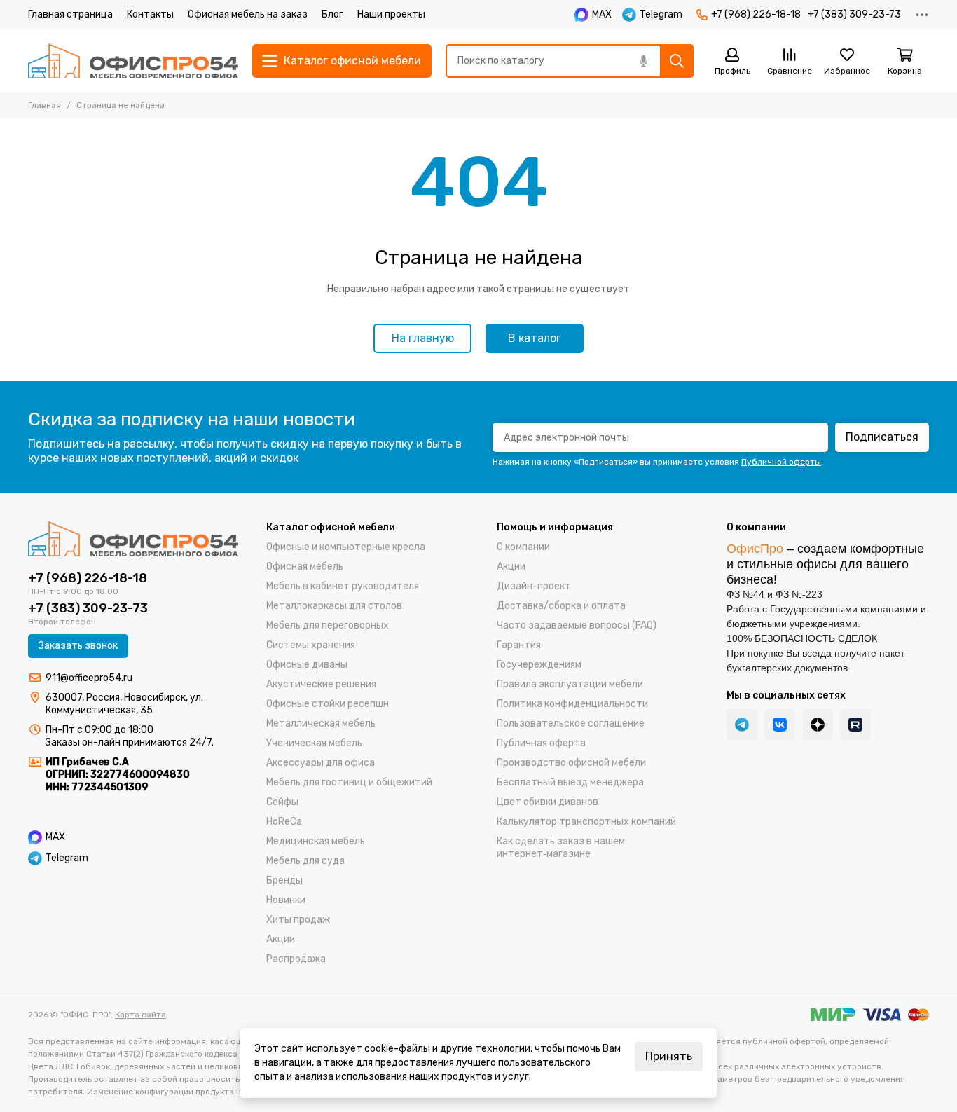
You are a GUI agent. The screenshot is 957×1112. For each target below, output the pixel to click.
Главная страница (70, 14)
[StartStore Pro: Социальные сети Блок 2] (855, 724)
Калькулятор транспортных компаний (586, 822)
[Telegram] (742, 724)
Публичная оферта (541, 743)
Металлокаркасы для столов (334, 606)
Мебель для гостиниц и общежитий (349, 782)
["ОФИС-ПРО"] (133, 60)
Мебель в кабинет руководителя (342, 586)
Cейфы (282, 802)
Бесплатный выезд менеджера (570, 782)
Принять (668, 1056)
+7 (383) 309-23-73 (854, 14)
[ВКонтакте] (779, 724)
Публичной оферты (781, 462)
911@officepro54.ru (89, 678)
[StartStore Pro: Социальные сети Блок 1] (817, 724)
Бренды (284, 880)
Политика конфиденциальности (572, 704)
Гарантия (519, 645)
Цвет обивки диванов (547, 802)
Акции (280, 939)
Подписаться (882, 437)
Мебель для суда (305, 861)
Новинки (285, 900)
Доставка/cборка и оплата (561, 606)
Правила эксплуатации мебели (570, 684)
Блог (332, 14)
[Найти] (677, 61)
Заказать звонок (78, 646)
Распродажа (296, 959)
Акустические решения (321, 684)
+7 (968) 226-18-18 (756, 14)
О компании (523, 547)
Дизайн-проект (534, 586)
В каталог (534, 338)
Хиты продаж (298, 920)
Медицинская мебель (315, 841)
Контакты (150, 14)
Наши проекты (391, 14)
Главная (44, 105)
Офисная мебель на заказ (248, 14)
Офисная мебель (304, 566)
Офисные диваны (306, 665)
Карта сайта (140, 1015)
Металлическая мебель (321, 723)
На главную (423, 338)
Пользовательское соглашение (571, 723)
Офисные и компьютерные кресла (345, 547)
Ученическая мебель (314, 743)
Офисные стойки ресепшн (327, 704)
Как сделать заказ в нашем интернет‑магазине (561, 847)
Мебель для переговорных (327, 625)
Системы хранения (310, 645)
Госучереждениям (539, 665)
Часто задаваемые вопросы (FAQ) (576, 625)
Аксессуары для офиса (320, 763)
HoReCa (284, 822)
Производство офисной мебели (571, 763)
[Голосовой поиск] (643, 61)
